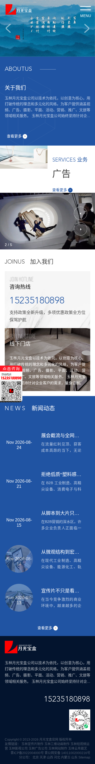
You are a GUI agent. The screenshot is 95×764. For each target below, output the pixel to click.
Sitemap (84, 757)
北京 (35, 757)
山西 (50, 757)
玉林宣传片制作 (32, 744)
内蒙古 (65, 757)
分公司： (25, 757)
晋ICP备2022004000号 (27, 753)
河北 (57, 757)
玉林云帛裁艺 (77, 748)
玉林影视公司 (18, 748)
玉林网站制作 (57, 748)
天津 (43, 757)
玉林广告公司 (38, 748)
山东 (74, 757)
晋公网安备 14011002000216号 (67, 753)
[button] (80, 213)
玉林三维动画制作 (57, 744)
